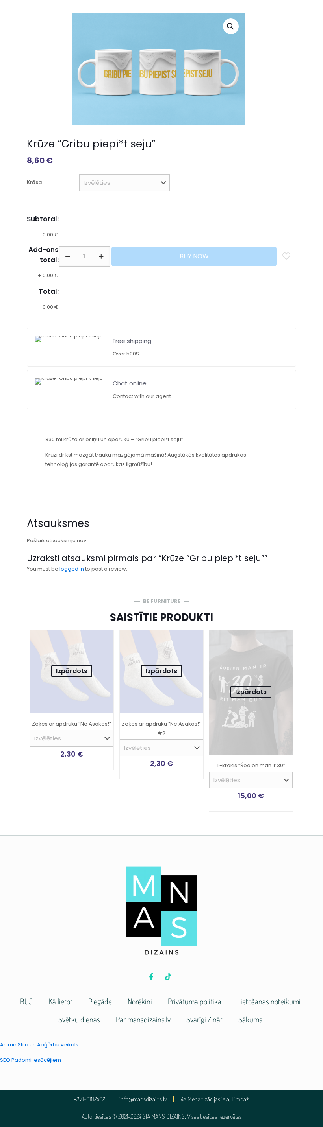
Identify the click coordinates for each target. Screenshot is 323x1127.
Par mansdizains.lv (143, 1019)
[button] (231, 26)
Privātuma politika (194, 1001)
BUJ (26, 1001)
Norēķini (140, 1001)
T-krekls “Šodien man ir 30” (251, 765)
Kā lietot (60, 1001)
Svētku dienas (79, 1019)
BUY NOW (194, 256)
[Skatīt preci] (102, 641)
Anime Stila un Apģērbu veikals (39, 1044)
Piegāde (100, 1001)
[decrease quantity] (67, 256)
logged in (71, 569)
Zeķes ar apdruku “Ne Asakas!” (71, 723)
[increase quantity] (101, 256)
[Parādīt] (102, 658)
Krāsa (34, 182)
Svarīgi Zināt (204, 1019)
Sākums (250, 1019)
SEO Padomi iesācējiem (30, 1060)
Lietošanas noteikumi (269, 1001)
